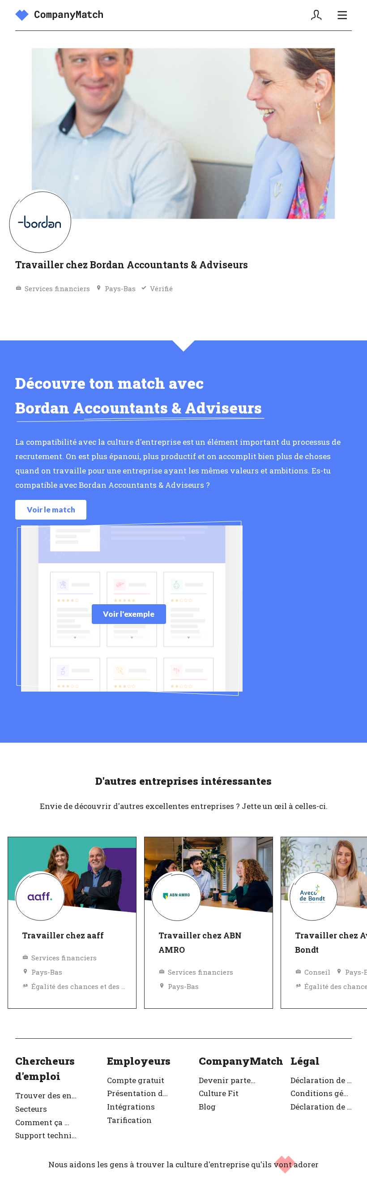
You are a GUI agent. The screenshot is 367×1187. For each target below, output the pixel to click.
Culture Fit (219, 1093)
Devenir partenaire (229, 1080)
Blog (207, 1106)
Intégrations (131, 1106)
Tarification (129, 1120)
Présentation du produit (137, 1093)
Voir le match (51, 509)
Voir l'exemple (128, 614)
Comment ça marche (46, 1122)
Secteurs (31, 1109)
